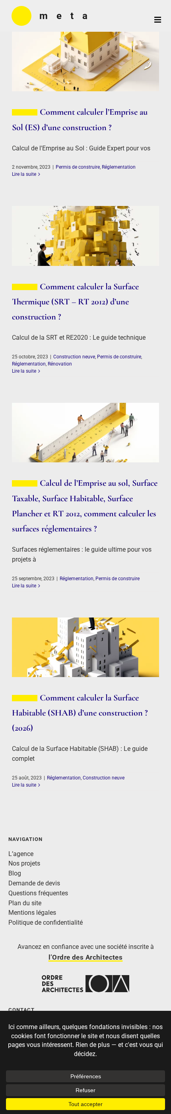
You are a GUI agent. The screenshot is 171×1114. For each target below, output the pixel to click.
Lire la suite (24, 174)
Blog (14, 873)
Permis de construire (78, 167)
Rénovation (60, 364)
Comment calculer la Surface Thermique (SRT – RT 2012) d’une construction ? (75, 301)
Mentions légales (32, 912)
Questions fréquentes (38, 893)
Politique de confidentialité (45, 922)
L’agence (20, 854)
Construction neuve (74, 357)
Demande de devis (34, 883)
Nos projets (24, 863)
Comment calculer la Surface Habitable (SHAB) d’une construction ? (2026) (80, 712)
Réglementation (119, 167)
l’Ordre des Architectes (86, 957)
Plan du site (24, 903)
